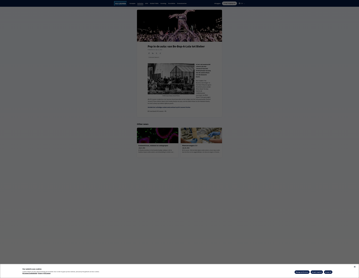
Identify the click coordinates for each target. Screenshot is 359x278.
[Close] (354, 266)
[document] (179, 271)
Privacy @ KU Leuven (44, 273)
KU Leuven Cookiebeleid (29, 273)
